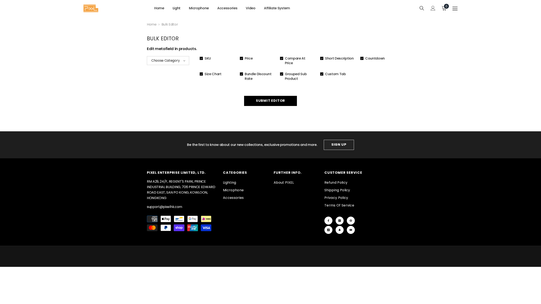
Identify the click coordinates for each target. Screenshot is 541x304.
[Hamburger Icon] (455, 8)
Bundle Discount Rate (258, 76)
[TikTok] (328, 230)
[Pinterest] (351, 221)
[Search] (422, 8)
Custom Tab (335, 74)
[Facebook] (328, 221)
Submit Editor (270, 100)
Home (152, 24)
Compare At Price (295, 60)
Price (249, 58)
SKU (208, 58)
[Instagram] (340, 221)
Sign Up (338, 144)
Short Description (339, 58)
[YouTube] (351, 230)
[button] (168, 60)
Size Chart (213, 74)
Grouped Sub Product (296, 76)
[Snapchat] (340, 230)
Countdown (375, 58)
